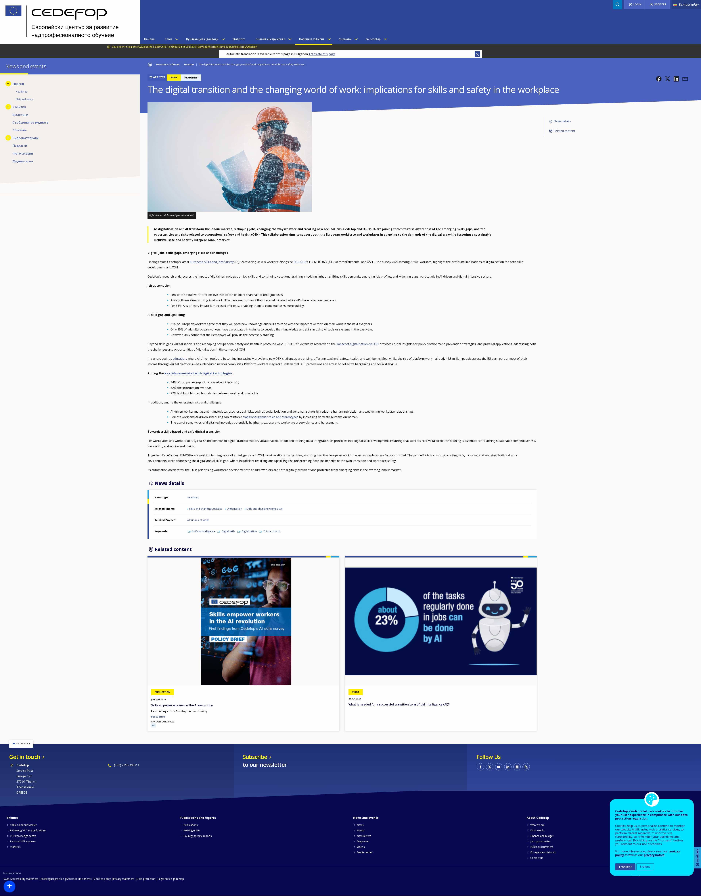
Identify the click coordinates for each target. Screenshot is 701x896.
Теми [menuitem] (168, 39)
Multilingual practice (52, 878)
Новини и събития (167, 64)
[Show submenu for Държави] (356, 39)
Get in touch (24, 757)
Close (477, 54)
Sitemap (179, 878)
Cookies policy (102, 878)
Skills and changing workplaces (264, 508)
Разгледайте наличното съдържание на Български (227, 46)
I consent (625, 867)
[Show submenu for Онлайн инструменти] (289, 39)
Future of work (272, 531)
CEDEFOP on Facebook (480, 766)
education (179, 359)
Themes (12, 818)
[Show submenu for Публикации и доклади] (223, 39)
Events (361, 830)
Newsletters (364, 836)
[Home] (67, 22)
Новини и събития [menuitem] (311, 39)
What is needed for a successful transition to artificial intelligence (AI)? (399, 704)
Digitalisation (234, 508)
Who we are (537, 825)
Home (150, 64)
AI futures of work (198, 520)
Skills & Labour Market (23, 825)
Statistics (15, 847)
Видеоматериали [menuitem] (26, 138)
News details (562, 121)
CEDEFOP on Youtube (498, 766)
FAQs (6, 878)
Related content (564, 131)
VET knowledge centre (23, 836)
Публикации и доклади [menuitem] (202, 39)
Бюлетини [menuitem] (20, 115)
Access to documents (79, 878)
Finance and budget (541, 836)
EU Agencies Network (543, 852)
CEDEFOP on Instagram (517, 766)
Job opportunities (540, 841)
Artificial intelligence (203, 531)
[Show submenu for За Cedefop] (385, 39)
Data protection (146, 878)
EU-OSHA (300, 262)
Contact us (536, 858)
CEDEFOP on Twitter (489, 766)
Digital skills (228, 531)
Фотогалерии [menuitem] (23, 153)
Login (637, 4)
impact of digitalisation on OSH (357, 344)
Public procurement (541, 847)
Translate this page (322, 54)
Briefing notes (191, 830)
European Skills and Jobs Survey (212, 262)
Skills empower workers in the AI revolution (182, 705)
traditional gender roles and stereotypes (270, 417)
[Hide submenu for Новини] (8, 83)
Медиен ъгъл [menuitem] (23, 161)
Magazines (363, 841)
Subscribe (255, 757)
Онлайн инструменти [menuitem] (270, 39)
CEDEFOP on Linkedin (508, 766)
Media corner (365, 852)
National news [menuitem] (24, 99)
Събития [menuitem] (19, 107)
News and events (365, 818)
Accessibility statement (24, 878)
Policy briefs (158, 716)
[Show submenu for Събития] (8, 106)
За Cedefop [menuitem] (373, 39)
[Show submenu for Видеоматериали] (8, 138)
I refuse (645, 866)
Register (660, 4)
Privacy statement (123, 878)
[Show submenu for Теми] (176, 39)
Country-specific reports (197, 836)
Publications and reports (198, 818)
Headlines (193, 497)
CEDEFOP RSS (526, 766)
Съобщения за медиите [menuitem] (30, 122)
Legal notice (165, 878)
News (360, 825)
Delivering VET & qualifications (28, 830)
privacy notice (654, 855)
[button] (658, 78)
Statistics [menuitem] (239, 39)
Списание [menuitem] (20, 130)
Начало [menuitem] (149, 39)
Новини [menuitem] (18, 84)
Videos (361, 847)
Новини (189, 64)
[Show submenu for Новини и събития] (329, 39)
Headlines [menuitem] (21, 91)
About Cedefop (538, 818)
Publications (190, 825)
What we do (537, 830)
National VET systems (23, 841)
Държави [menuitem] (344, 39)
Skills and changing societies (205, 508)
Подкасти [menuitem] (20, 146)
